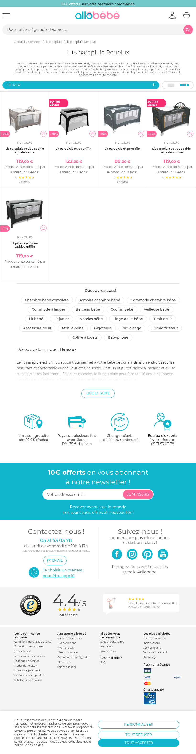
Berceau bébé (88, 309)
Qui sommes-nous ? (69, 638)
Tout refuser (138, 735)
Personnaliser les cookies (29, 656)
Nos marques (65, 647)
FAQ (102, 662)
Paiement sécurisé (156, 664)
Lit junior (61, 319)
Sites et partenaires (112, 641)
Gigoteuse (103, 328)
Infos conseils (151, 643)
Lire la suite (98, 393)
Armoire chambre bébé (99, 300)
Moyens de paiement (27, 670)
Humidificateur (165, 328)
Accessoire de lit (37, 328)
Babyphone (118, 337)
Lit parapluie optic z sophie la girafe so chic (24, 150)
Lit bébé (36, 319)
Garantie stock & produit (29, 675)
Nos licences (108, 651)
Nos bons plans (66, 643)
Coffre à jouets (85, 337)
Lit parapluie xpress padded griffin (24, 244)
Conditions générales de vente (32, 641)
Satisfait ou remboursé (28, 680)
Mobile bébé (73, 328)
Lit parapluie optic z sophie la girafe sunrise (171, 150)
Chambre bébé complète (47, 300)
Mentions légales (67, 652)
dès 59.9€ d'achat (33, 438)
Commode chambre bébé (153, 300)
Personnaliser (138, 724)
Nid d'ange (131, 328)
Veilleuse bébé (156, 309)
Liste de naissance (154, 638)
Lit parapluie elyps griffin (122, 148)
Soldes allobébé (66, 666)
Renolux (68, 349)
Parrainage (150, 657)
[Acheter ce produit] (43, 134)
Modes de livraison (25, 665)
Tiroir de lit (162, 319)
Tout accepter (139, 743)
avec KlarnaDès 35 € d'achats (76, 440)
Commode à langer (48, 309)
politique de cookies (28, 745)
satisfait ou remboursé (119, 438)
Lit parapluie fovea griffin (74, 148)
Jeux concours (152, 647)
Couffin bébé (122, 309)
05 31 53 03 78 (162, 444)
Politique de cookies (26, 661)
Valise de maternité (155, 652)
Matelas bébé (91, 319)
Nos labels (106, 646)
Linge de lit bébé (128, 319)
